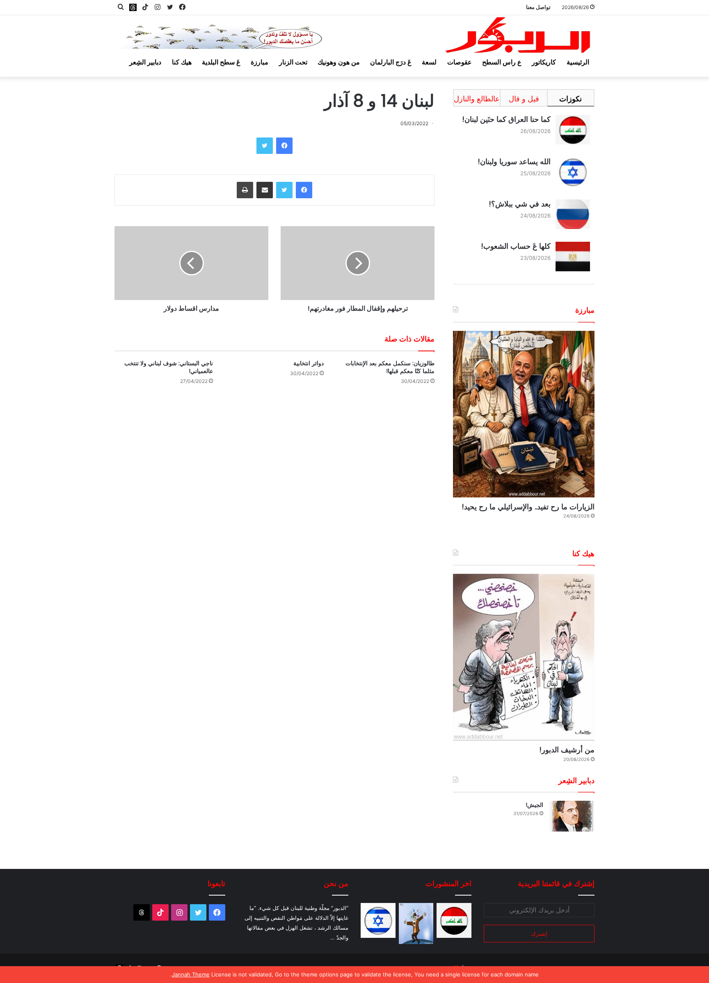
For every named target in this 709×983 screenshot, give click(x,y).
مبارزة (259, 62)
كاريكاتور (544, 62)
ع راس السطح (501, 62)
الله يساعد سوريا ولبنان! (514, 161)
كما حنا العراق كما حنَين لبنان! (506, 119)
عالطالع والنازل (477, 98)
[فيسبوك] (284, 145)
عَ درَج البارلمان (391, 62)
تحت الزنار (293, 62)
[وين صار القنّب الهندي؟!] (416, 923)
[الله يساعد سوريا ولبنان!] (378, 920)
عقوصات (459, 62)
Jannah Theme (191, 974)
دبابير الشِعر (145, 62)
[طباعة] (245, 190)
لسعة (429, 62)
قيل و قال (524, 98)
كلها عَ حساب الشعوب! (516, 246)
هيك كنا (182, 62)
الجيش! (534, 805)
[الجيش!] (572, 816)
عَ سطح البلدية (221, 62)
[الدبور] (519, 38)
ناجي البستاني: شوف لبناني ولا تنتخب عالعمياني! (168, 367)
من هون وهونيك (339, 62)
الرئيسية (578, 62)
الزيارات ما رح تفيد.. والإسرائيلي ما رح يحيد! (528, 507)
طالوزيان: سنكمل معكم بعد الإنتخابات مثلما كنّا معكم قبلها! (390, 367)
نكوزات (570, 98)
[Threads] (133, 7)
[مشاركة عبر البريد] (264, 190)
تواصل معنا (538, 7)
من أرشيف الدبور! (567, 750)
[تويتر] (264, 145)
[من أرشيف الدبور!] (524, 657)
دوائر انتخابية (308, 363)
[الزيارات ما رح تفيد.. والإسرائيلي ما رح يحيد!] (524, 414)
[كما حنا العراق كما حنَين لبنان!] (454, 920)
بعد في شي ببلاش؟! (520, 204)
